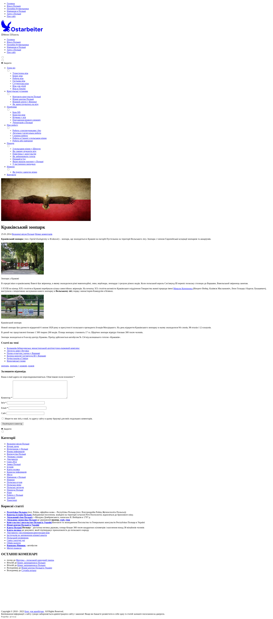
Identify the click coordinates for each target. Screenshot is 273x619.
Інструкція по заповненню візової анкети (27, 535)
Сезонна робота (20, 135)
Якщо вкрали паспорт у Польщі (28, 161)
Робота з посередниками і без (27, 130)
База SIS (16, 112)
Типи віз (11, 68)
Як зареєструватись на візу (26, 104)
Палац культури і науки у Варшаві (23, 353)
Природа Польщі (15, 490)
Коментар (6, 397)
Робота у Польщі (15, 495)
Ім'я (3, 402)
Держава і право (15, 456)
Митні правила (14, 548)
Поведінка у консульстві (24, 154)
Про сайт (11, 16)
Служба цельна (28, 570)
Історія (10, 467)
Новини (11, 166)
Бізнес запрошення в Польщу (31, 562)
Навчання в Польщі (16, 11)
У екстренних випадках (24, 164)
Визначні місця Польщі (23, 234)
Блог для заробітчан (34, 611)
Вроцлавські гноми (16, 361)
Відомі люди (13, 446)
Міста (9, 474)
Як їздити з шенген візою (25, 172)
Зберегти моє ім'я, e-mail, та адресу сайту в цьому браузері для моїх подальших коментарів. (49, 418)
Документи (12, 459)
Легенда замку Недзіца (18, 351)
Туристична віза (20, 73)
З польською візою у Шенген (27, 148)
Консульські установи (17, 91)
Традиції (11, 497)
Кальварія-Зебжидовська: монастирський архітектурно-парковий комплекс (43, 348)
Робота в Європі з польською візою (30, 138)
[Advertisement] (136, 592)
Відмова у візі (19, 117)
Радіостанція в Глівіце (17, 358)
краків (31, 366)
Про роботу (12, 125)
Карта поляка (13, 469)
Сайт (3, 413)
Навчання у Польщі (16, 477)
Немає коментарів (43, 234)
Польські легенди (15, 487)
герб (62, 520)
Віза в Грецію (19, 88)
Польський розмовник (18, 538)
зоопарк (5, 366)
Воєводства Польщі (16, 454)
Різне (9, 492)
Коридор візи (19, 115)
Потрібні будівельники (18, 8)
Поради (10, 143)
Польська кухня (14, 482)
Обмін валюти (14, 543)
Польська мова (14, 485)
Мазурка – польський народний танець (35, 560)
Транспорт (12, 500)
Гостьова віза (19, 81)
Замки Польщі (14, 464)
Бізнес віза (18, 76)
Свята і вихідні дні (16, 540)
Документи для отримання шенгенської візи (28, 532)
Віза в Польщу (14, 6)
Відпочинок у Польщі (17, 449)
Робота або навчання (23, 141)
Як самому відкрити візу (24, 151)
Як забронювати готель (24, 156)
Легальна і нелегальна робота (27, 133)
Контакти (11, 174)
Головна (11, 3)
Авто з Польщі (14, 14)
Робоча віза (18, 78)
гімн (68, 520)
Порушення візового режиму (27, 120)
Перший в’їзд (19, 159)
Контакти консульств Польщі (27, 96)
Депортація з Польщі (23, 122)
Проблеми (12, 107)
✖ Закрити (6, 63)
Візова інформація (15, 451)
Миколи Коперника (183, 288)
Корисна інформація (16, 472)
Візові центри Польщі (23, 99)
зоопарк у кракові (18, 366)
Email (4, 408)
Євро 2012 (12, 462)
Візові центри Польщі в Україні (36, 568)
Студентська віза (21, 83)
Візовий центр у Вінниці (25, 102)
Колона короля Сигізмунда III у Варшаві (26, 356)
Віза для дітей (19, 86)
